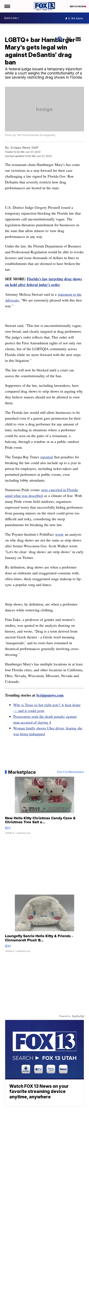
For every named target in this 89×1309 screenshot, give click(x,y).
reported (46, 456)
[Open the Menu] (7, 6)
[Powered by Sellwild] (78, 1016)
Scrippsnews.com (50, 695)
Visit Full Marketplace (70, 772)
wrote (59, 534)
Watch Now (77, 6)
